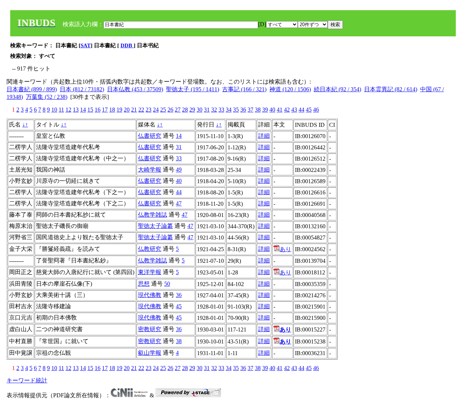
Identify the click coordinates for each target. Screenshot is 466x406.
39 (265, 109)
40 (272, 109)
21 (134, 109)
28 (185, 109)
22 (141, 109)
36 (243, 109)
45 (309, 109)
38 (258, 109)
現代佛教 (149, 295)
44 (301, 109)
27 (178, 109)
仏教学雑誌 (152, 215)
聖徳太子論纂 (155, 226)
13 (76, 109)
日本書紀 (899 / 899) (32, 89)
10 (54, 109)
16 (97, 109)
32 (214, 109)
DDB (127, 45)
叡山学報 (149, 353)
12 (68, 109)
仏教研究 (149, 249)
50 (167, 284)
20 (127, 109)
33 (221, 109)
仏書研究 (149, 136)
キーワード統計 (27, 380)
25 (163, 109)
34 (229, 109)
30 (199, 109)
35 (236, 109)
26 (170, 109)
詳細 (264, 136)
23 (148, 109)
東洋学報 (149, 272)
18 (112, 109)
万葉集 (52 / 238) (46, 97)
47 (179, 203)
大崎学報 (149, 169)
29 (192, 109)
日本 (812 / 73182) (82, 89)
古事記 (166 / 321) (244, 89)
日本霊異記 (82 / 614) (390, 89)
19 (119, 109)
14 (83, 109)
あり (285, 249)
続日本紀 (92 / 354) (337, 89)
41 (280, 109)
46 (316, 109)
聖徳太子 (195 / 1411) (192, 89)
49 (179, 169)
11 (61, 109)
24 (156, 109)
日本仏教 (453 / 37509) (135, 89)
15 (90, 109)
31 (207, 109)
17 (105, 109)
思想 (144, 284)
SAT (85, 45)
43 (294, 109)
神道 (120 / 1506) (290, 89)
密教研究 (149, 329)
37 (250, 109)
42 (287, 109)
